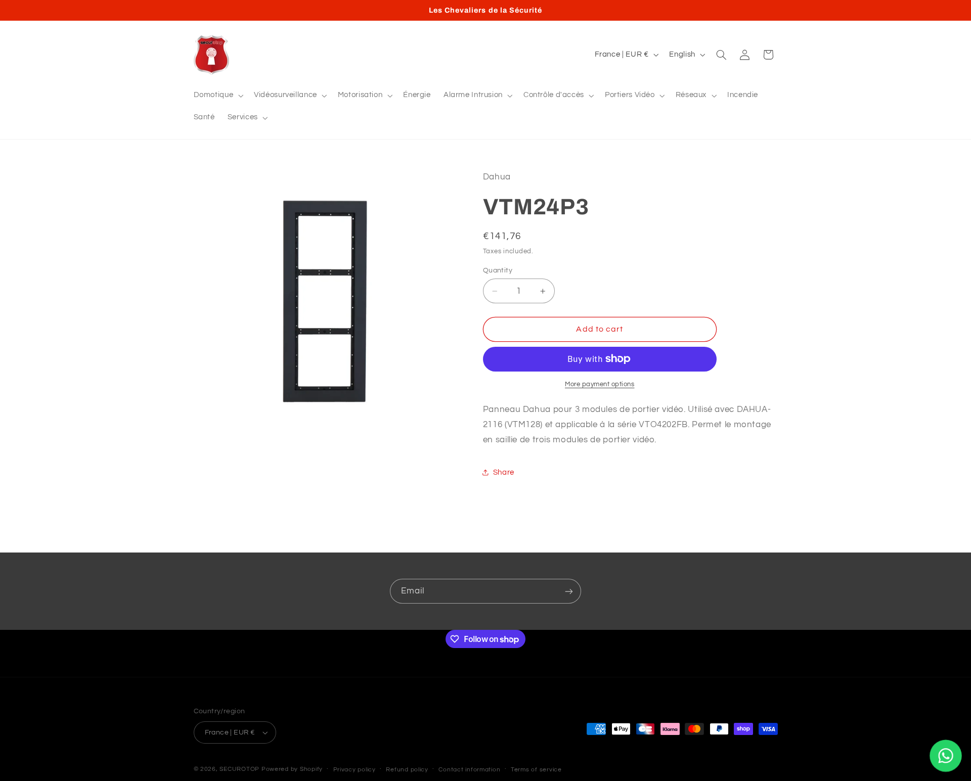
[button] (217, 95)
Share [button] (503, 472)
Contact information (469, 769)
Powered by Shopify (292, 769)
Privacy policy (354, 769)
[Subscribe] (569, 591)
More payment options (600, 384)
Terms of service (536, 769)
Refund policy (407, 769)
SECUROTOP (239, 769)
